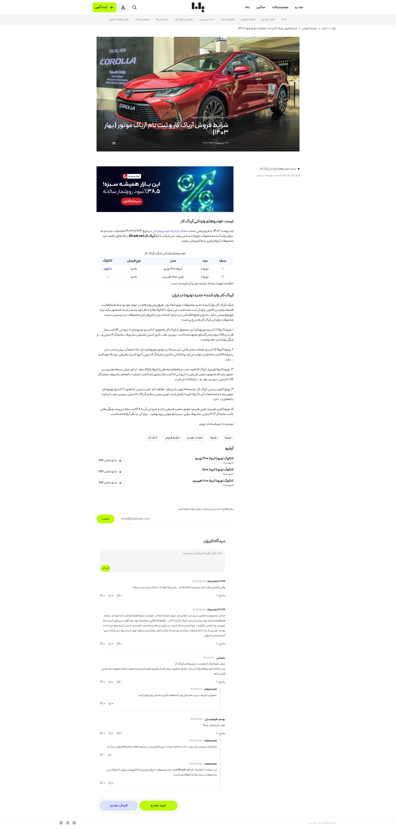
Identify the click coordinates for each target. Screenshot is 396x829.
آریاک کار (152, 438)
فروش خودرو (119, 805)
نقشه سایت (312, 823)
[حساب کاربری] (123, 7)
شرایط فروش (248, 19)
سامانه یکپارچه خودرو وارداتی (170, 231)
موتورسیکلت (142, 19)
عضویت (105, 519)
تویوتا (227, 438)
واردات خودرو (195, 438)
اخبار (283, 19)
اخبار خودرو (268, 19)
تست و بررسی (207, 19)
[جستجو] (135, 7)
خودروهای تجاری (119, 19)
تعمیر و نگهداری (184, 19)
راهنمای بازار (227, 19)
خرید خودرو (158, 805)
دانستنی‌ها (162, 19)
